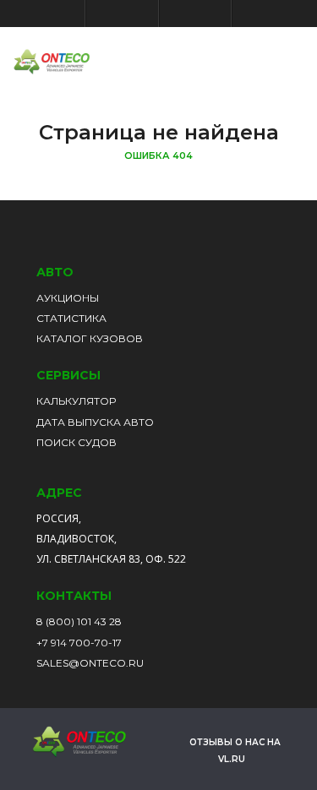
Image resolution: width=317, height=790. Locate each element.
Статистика (71, 318)
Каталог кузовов (89, 338)
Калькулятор (76, 401)
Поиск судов (76, 442)
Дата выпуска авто (95, 422)
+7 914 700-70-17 (79, 642)
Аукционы (67, 297)
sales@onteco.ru (90, 663)
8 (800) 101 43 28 (79, 621)
